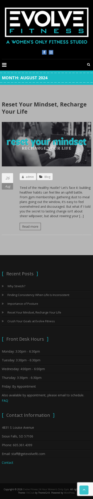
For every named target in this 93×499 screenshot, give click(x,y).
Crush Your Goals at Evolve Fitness (31, 321)
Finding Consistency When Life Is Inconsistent (38, 295)
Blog (47, 177)
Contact (7, 462)
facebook (44, 52)
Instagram (51, 52)
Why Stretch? (16, 286)
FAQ (5, 400)
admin (30, 177)
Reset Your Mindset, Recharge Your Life (44, 107)
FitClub (30, 492)
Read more (30, 226)
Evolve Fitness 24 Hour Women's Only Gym (46, 489)
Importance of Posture (22, 304)
